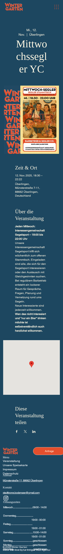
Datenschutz (10, 473)
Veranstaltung (11, 461)
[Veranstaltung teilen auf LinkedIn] (34, 431)
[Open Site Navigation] (56, 7)
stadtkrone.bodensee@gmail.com (21, 492)
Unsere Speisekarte (15, 465)
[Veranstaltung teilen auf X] (25, 431)
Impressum (9, 469)
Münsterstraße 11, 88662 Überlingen (23, 480)
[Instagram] (6, 498)
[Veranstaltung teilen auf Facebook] (16, 431)
